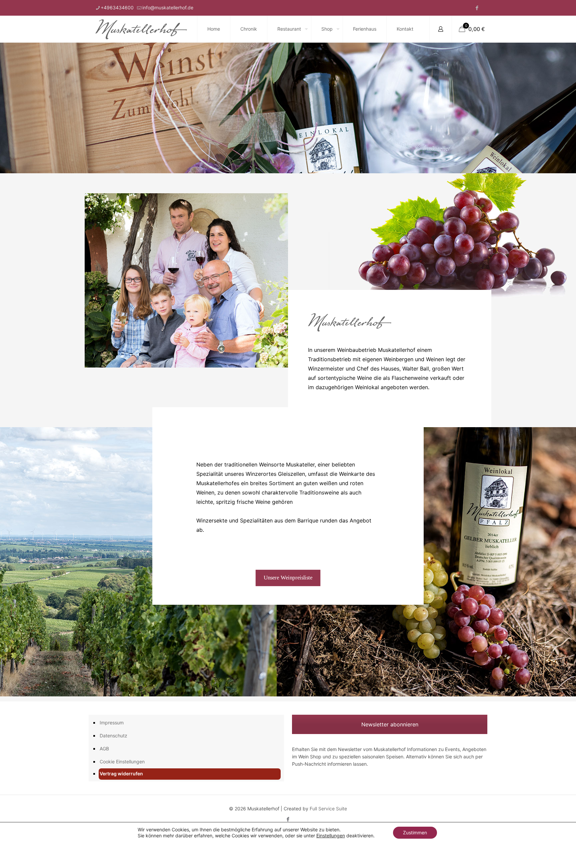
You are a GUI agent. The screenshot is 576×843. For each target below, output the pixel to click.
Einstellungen (330, 835)
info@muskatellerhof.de (167, 7)
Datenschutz (113, 735)
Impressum (112, 722)
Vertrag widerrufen (121, 773)
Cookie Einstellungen (122, 761)
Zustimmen (415, 832)
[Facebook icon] (476, 8)
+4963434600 (117, 7)
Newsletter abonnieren (389, 724)
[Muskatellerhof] (141, 29)
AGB (104, 748)
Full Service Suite (328, 808)
